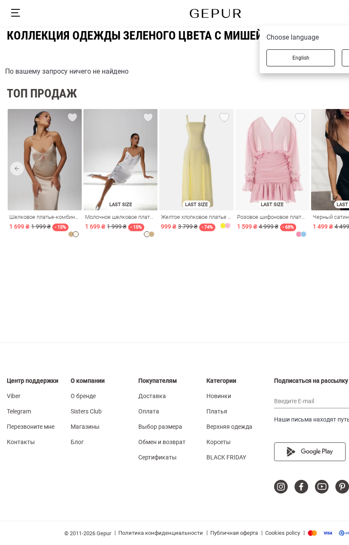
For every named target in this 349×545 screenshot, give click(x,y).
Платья (216, 411)
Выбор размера (160, 426)
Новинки (218, 396)
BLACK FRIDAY (226, 457)
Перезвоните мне (30, 426)
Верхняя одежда (229, 426)
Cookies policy (282, 533)
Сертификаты (157, 457)
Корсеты (218, 442)
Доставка (152, 396)
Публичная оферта (234, 533)
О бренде (83, 396)
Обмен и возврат (162, 442)
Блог (77, 442)
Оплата (148, 411)
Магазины (85, 426)
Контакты (21, 442)
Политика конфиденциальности (160, 533)
